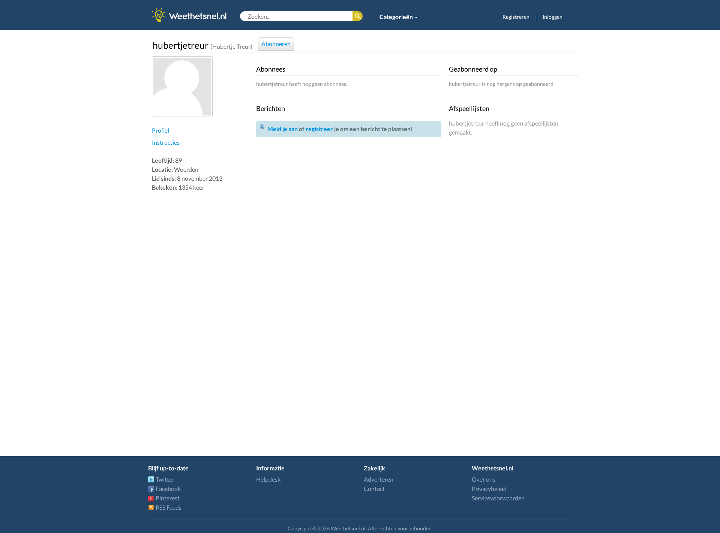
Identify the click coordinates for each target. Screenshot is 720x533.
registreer (319, 128)
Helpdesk (268, 479)
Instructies (166, 142)
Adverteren (378, 479)
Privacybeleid (489, 488)
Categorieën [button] (397, 16)
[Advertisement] (202, 311)
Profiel (160, 130)
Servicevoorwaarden (498, 498)
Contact (374, 488)
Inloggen (552, 16)
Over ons (483, 479)
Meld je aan (282, 128)
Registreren (516, 16)
